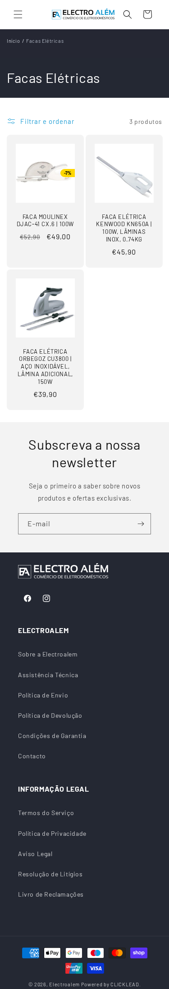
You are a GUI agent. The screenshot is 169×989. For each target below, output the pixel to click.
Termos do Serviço (46, 812)
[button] (18, 14)
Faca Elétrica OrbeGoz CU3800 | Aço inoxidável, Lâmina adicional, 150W (45, 367)
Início (13, 41)
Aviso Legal (35, 853)
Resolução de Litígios (50, 874)
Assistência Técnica (48, 675)
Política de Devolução (50, 715)
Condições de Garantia (52, 735)
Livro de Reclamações (51, 894)
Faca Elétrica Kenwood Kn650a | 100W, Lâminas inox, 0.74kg (124, 228)
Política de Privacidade (52, 833)
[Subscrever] (141, 523)
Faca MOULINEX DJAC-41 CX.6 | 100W (45, 220)
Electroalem (64, 984)
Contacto (32, 756)
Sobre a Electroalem (48, 654)
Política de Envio (43, 695)
